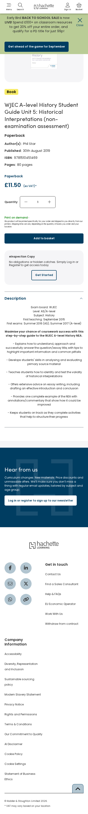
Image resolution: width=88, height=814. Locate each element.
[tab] (44, 359)
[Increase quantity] (49, 202)
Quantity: (11, 202)
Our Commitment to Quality (23, 734)
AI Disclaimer (13, 744)
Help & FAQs (53, 594)
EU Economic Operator (60, 604)
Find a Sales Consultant (61, 584)
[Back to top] (77, 788)
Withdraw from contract (61, 624)
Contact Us (53, 574)
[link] (67, 7)
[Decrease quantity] (26, 202)
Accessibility (13, 654)
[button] (9, 7)
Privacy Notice (14, 704)
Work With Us (54, 614)
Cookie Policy (14, 754)
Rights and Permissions (21, 714)
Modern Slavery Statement (23, 694)
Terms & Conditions (18, 724)
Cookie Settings (15, 764)
